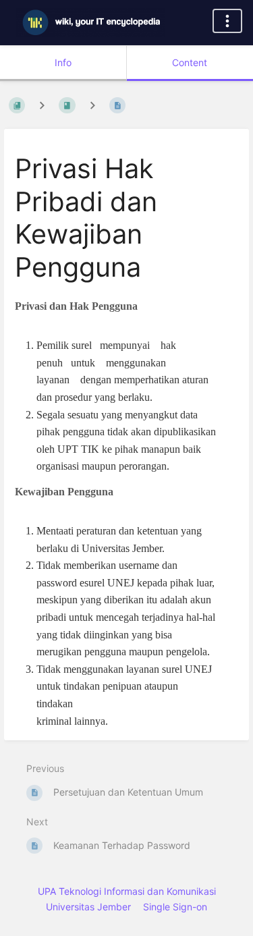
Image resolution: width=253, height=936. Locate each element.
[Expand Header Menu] (227, 21)
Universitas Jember (88, 906)
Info (63, 62)
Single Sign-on (175, 906)
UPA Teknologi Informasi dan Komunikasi (127, 891)
